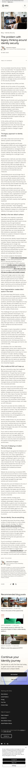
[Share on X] (16, 584)
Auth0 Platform (4, 696)
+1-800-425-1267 (7, 731)
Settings (14, 765)
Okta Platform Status (6, 720)
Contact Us (4, 718)
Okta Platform (4, 694)
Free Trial (3, 702)
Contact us (6, 736)
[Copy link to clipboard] (10, 584)
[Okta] (5, 6)
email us (22, 730)
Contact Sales (4, 705)
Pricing (2, 699)
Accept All (13, 759)
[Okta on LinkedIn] (7, 744)
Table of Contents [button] (6, 60)
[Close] (25, 747)
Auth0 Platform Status (6, 723)
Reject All (14, 762)
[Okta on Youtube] (1, 744)
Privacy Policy (9, 755)
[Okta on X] (4, 744)
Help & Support (5, 715)
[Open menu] (25, 6)
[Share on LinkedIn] (13, 584)
